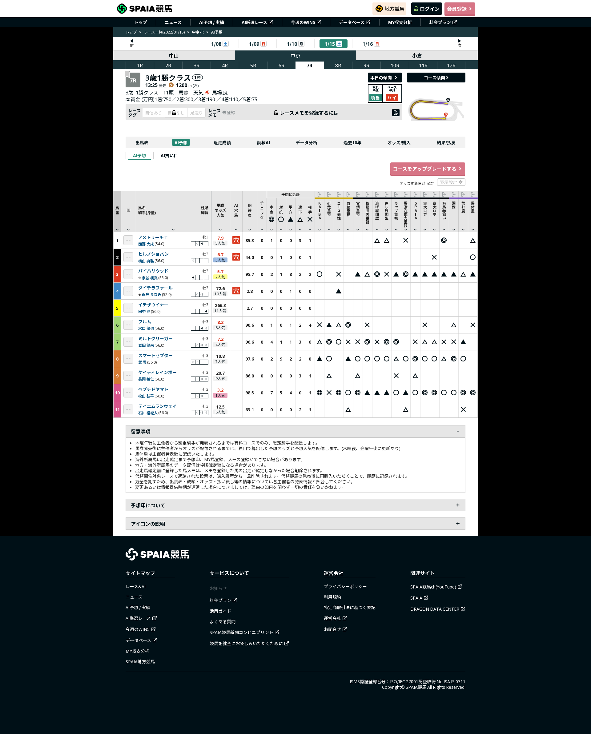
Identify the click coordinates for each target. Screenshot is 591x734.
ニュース (173, 22)
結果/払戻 (446, 142)
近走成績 (222, 142)
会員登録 (457, 8)
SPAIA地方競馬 (140, 661)
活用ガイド (220, 611)
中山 (174, 55)
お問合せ (332, 629)
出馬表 (141, 142)
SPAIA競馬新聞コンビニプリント (241, 632)
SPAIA (416, 597)
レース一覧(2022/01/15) (164, 31)
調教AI (263, 142)
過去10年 (352, 142)
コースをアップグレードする (424, 168)
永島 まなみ (151, 294)
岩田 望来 (146, 345)
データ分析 (306, 142)
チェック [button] (262, 210)
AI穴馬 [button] (236, 209)
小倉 (417, 55)
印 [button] (128, 210)
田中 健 (144, 311)
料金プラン (440, 22)
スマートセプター (155, 355)
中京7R (198, 31)
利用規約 (332, 597)
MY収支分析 (400, 22)
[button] (173, 211)
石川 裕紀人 (148, 412)
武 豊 (142, 362)
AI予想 (181, 142)
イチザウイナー (153, 305)
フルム (144, 322)
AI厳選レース (254, 22)
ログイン (430, 8)
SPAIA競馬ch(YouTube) (433, 586)
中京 (295, 55)
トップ (140, 22)
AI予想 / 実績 (211, 22)
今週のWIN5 (303, 22)
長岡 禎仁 (146, 379)
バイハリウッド (153, 271)
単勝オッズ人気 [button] (220, 209)
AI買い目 (169, 155)
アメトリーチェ (153, 237)
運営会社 (332, 618)
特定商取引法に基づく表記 (350, 607)
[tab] (139, 155)
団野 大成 (146, 243)
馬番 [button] (117, 210)
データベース (351, 22)
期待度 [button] (249, 209)
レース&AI (136, 586)
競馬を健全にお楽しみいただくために (246, 643)
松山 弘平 (146, 395)
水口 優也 (146, 328)
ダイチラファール (155, 288)
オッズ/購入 (399, 142)
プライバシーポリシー (345, 586)
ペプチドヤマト (153, 389)
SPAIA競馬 (416, 687)
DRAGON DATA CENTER (434, 608)
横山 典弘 (146, 260)
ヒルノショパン (153, 254)
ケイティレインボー (157, 372)
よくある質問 (222, 621)
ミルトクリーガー (155, 338)
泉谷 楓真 (150, 277)
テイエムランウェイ (157, 406)
